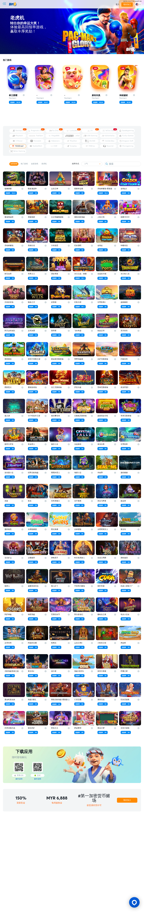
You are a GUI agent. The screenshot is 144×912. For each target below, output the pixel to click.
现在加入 (127, 4)
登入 (118, 4)
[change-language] (138, 4)
